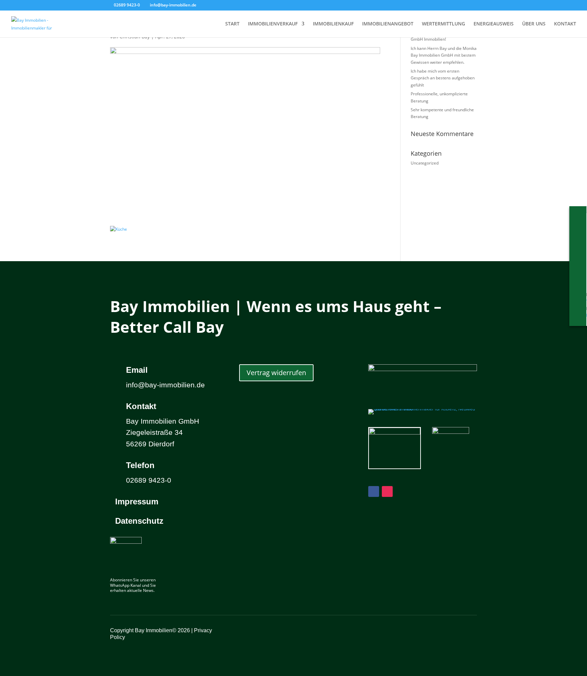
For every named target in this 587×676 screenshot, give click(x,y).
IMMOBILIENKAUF (333, 24)
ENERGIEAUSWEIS (494, 24)
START (232, 24)
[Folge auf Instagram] (387, 491)
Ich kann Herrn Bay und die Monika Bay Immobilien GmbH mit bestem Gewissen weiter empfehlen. (444, 55)
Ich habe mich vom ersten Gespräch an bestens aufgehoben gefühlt (443, 78)
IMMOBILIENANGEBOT (387, 24)
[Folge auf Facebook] (373, 491)
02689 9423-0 (127, 5)
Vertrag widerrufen (276, 372)
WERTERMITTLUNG (443, 24)
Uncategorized (425, 163)
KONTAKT (565, 24)
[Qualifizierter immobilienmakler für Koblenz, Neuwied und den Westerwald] (422, 409)
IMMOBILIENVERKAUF (273, 24)
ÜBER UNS (534, 24)
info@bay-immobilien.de (165, 385)
